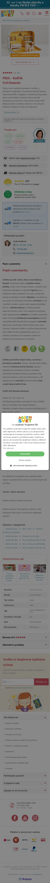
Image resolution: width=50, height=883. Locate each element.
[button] (25, 465)
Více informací (8, 448)
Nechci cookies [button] (25, 460)
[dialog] (25, 441)
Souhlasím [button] (25, 454)
